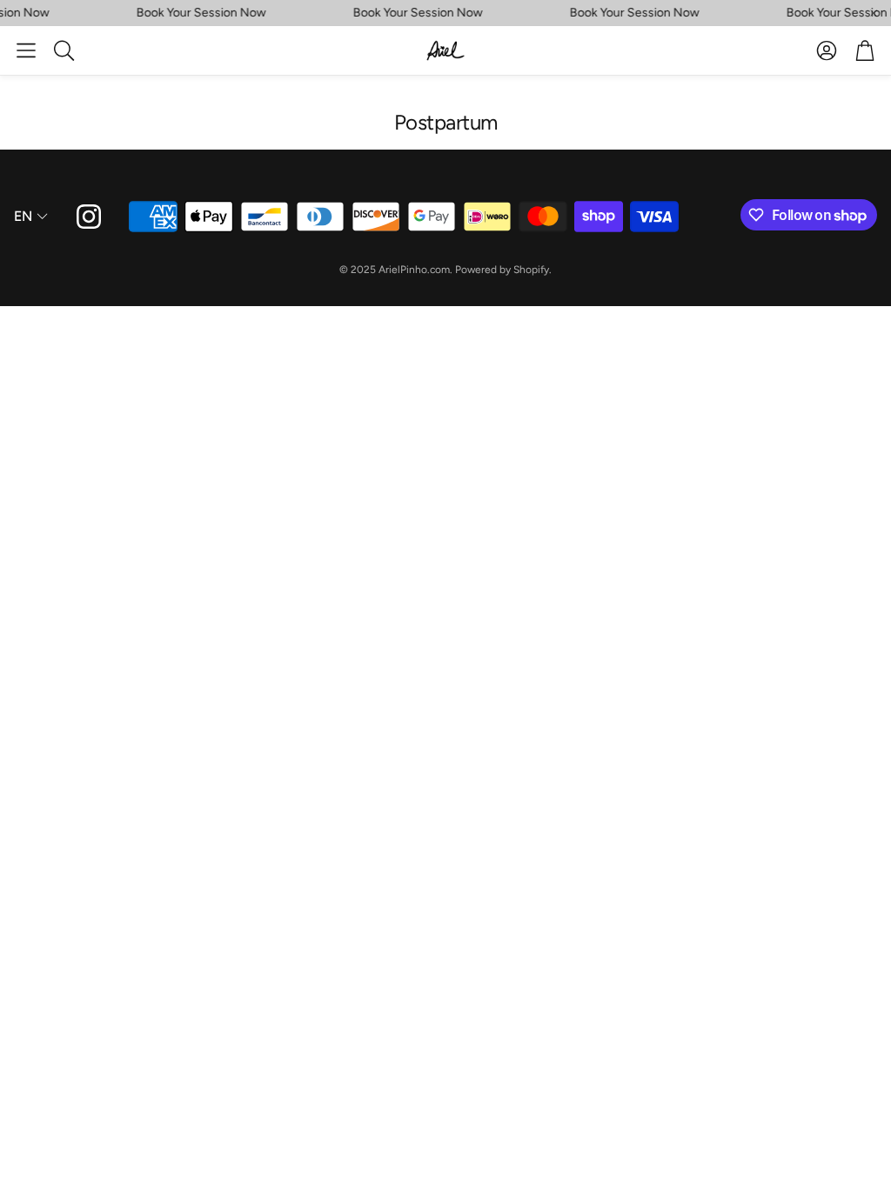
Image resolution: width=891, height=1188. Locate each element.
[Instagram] (89, 216)
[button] (26, 50)
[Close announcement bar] (874, 13)
